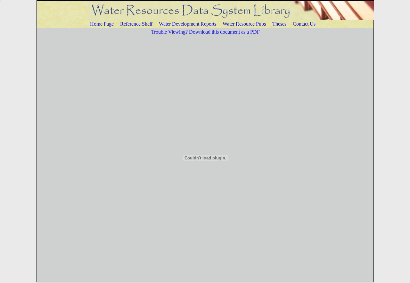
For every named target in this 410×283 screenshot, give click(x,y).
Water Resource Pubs (244, 24)
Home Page (102, 24)
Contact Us (304, 24)
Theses (279, 24)
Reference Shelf (136, 24)
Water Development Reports (187, 24)
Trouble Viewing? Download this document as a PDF (205, 32)
